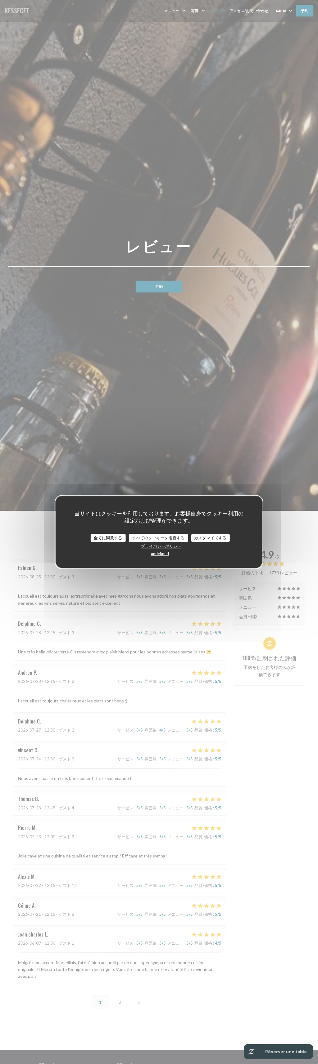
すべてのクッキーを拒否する (158, 537)
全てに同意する (108, 537)
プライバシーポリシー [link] (161, 546)
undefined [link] (160, 553)
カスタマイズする (210, 537)
